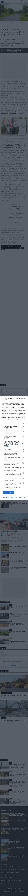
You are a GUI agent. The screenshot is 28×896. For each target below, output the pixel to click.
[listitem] (14, 423)
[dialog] (14, 448)
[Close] (25, 399)
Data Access (14, 497)
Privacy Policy (22, 497)
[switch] (23, 426)
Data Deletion (6, 497)
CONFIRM (8, 492)
